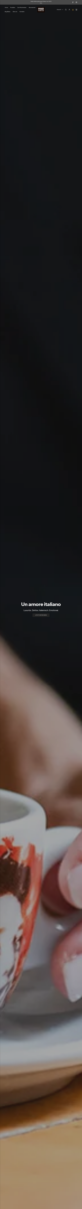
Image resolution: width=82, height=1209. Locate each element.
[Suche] (66, 9)
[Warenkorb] (76, 9)
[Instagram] (76, 2)
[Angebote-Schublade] (73, 9)
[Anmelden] (69, 9)
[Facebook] (73, 2)
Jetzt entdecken (41, 615)
